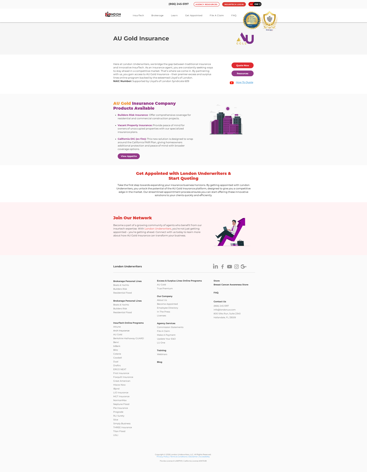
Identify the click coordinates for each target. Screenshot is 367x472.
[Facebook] (222, 267)
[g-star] (244, 267)
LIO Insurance (120, 392)
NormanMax (120, 400)
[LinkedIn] (215, 267)
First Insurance (121, 373)
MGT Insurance (121, 396)
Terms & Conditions (178, 457)
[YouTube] (230, 267)
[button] (174, 15)
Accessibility (204, 457)
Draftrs (117, 365)
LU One (161, 342)
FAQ (216, 292)
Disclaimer (193, 457)
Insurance (128, 377)
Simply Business (121, 423)
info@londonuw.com (225, 309)
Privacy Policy (163, 457)
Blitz (115, 350)
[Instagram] (237, 267)
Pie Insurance (120, 408)
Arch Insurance (121, 330)
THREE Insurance (122, 427)
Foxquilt (117, 377)
